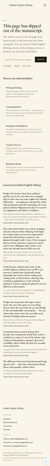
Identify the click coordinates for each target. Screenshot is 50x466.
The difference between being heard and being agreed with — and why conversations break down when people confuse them (25, 364)
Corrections (7, 426)
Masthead (7, 419)
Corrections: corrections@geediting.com (18, 442)
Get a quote (26, 66)
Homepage (7, 66)
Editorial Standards (10, 422)
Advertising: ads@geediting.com (15, 446)
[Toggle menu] (45, 5)
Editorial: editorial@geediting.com (15, 439)
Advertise (6, 429)
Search (40, 59)
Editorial (17, 66)
